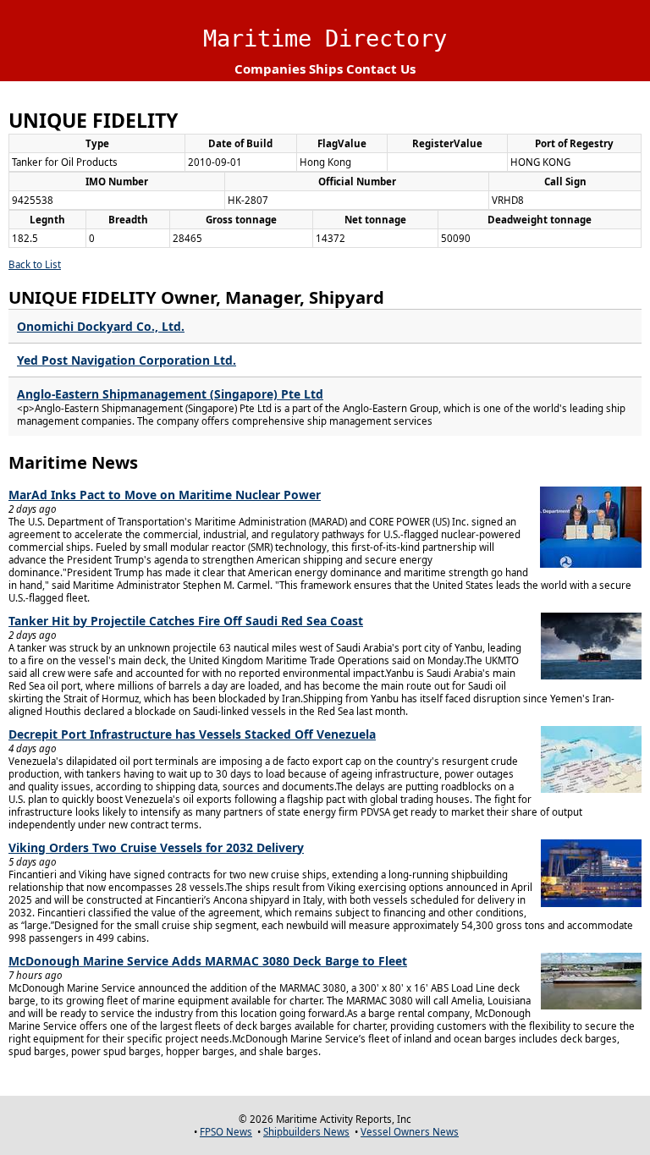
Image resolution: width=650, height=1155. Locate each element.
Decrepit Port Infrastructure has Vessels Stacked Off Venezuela (192, 734)
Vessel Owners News (410, 1131)
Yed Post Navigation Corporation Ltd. (126, 360)
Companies (270, 68)
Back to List (34, 264)
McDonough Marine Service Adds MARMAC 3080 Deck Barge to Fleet (207, 961)
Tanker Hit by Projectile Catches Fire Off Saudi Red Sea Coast (185, 621)
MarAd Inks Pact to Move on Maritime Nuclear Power (164, 495)
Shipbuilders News (306, 1131)
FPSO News (226, 1131)
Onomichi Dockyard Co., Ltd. (101, 326)
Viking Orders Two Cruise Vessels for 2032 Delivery (156, 847)
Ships (326, 68)
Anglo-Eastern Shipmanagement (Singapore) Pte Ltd (170, 394)
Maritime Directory (325, 38)
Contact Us (381, 68)
